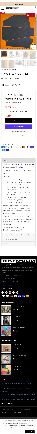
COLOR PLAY (17, 366)
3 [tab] (12, 48)
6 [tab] (19, 48)
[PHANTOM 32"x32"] (18, 32)
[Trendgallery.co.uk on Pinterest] (10, 292)
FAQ (13, 410)
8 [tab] (24, 48)
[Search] (27, 8)
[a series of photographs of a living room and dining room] (25, 63)
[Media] (34, 47)
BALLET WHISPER (19, 355)
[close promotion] (35, 4)
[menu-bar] (3, 8)
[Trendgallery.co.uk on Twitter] (6, 292)
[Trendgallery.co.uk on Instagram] (13, 292)
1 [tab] (7, 48)
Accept (30, 431)
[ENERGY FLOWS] (6, 310)
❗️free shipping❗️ (18, 4)
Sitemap (17, 415)
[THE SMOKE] (6, 320)
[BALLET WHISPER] (6, 359)
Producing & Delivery (10, 239)
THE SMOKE (17, 317)
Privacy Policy (18, 412)
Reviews (5, 244)
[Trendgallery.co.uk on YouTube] (17, 292)
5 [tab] (17, 48)
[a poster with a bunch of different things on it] (33, 63)
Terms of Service (6, 415)
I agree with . (16, 135)
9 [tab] (26, 48)
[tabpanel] (18, 32)
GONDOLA (17, 345)
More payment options (18, 131)
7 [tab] (22, 48)
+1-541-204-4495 (7, 288)
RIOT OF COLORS (19, 327)
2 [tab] (10, 48)
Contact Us (5, 410)
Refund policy (6, 412)
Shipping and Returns (24, 410)
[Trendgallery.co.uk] (12, 8)
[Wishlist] (31, 8)
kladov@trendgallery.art (8, 285)
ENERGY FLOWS (19, 306)
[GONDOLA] (6, 348)
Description (7, 160)
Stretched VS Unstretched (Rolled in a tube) (17, 235)
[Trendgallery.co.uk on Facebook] (2, 292)
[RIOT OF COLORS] (6, 331)
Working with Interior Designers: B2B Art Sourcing (18, 399)
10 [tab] (29, 48)
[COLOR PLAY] (6, 370)
